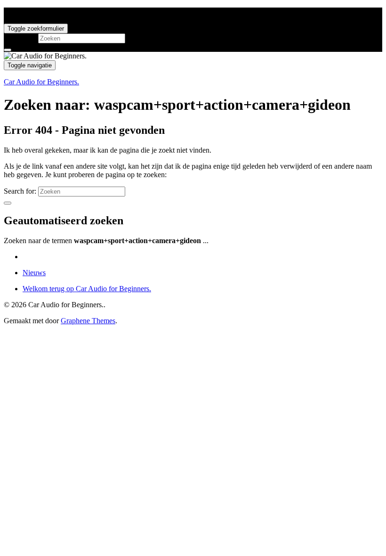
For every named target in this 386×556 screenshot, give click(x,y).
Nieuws (34, 273)
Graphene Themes (88, 321)
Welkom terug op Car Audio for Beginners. (87, 289)
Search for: (20, 38)
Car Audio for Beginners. (41, 82)
